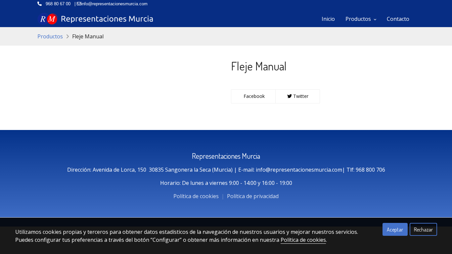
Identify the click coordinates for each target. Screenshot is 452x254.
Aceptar (395, 229)
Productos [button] (358, 18)
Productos (50, 36)
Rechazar (423, 229)
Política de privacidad (253, 196)
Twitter (300, 96)
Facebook (253, 96)
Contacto (398, 18)
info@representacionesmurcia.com (299, 169)
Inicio (328, 18)
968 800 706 (370, 169)
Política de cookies (196, 196)
